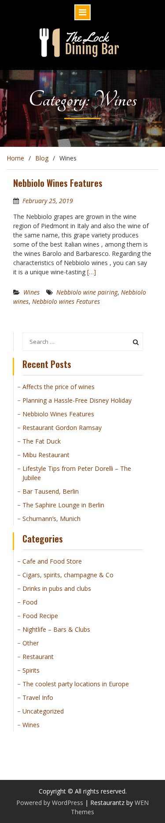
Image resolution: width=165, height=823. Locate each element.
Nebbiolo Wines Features (58, 182)
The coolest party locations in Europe (75, 684)
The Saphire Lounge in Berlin (63, 505)
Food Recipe (40, 616)
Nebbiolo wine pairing (86, 292)
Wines (31, 292)
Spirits (31, 670)
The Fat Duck (41, 441)
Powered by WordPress (49, 802)
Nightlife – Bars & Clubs (56, 629)
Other (30, 643)
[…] (91, 272)
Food (29, 602)
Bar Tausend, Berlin (50, 491)
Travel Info (37, 697)
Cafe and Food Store (52, 561)
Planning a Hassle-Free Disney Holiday (77, 400)
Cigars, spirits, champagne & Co (68, 575)
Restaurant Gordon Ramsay (62, 427)
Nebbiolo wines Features (66, 301)
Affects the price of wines (58, 386)
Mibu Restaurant (46, 455)
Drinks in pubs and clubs (56, 588)
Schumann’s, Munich (51, 518)
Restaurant (38, 656)
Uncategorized (43, 711)
